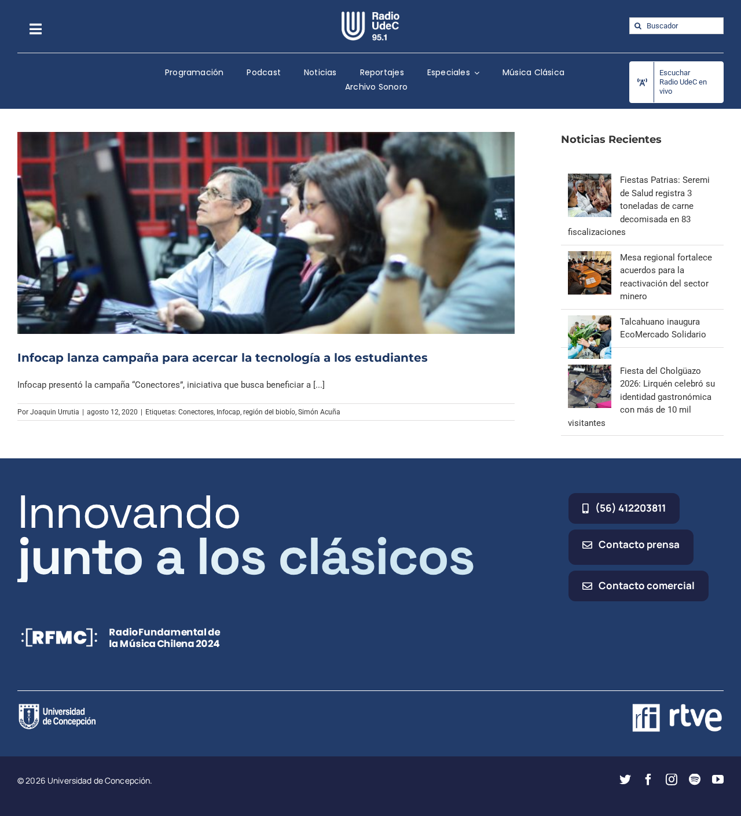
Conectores (196, 412)
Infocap (228, 412)
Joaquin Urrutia (54, 412)
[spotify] (694, 779)
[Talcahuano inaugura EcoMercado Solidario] (589, 322)
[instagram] (671, 779)
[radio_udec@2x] (370, 15)
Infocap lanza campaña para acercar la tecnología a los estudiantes (222, 358)
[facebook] (648, 779)
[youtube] (718, 779)
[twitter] (625, 779)
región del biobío (269, 412)
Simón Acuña (319, 412)
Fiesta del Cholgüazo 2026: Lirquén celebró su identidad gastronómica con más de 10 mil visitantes (641, 397)
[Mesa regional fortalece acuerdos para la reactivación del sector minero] (589, 257)
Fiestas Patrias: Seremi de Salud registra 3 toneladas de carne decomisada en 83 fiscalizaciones (639, 206)
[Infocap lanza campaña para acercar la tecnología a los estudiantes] (266, 233)
